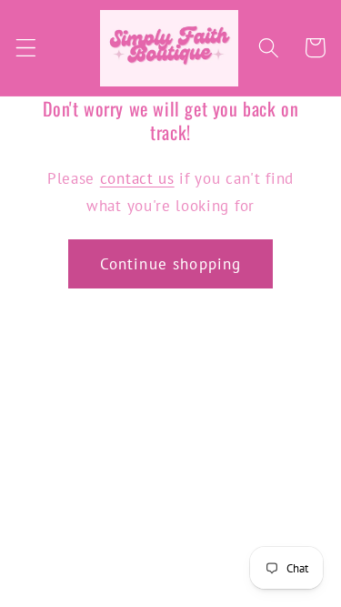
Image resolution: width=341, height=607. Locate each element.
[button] (26, 48)
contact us (137, 177)
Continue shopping (171, 263)
